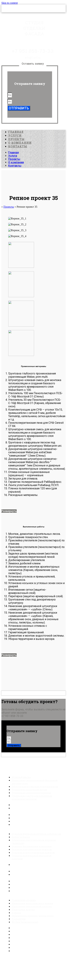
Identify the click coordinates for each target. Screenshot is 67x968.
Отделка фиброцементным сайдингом (36, 833)
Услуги (15, 135)
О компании (20, 142)
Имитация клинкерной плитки (31, 934)
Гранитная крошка (24, 928)
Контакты (17, 146)
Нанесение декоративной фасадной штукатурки (35, 782)
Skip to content (9, 2)
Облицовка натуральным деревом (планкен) (34, 842)
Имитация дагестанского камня (33, 931)
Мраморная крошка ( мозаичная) (33, 915)
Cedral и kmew (21, 871)
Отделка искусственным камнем (33, 887)
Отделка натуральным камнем (32, 884)
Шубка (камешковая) (25, 922)
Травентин (18, 947)
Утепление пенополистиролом (32, 821)
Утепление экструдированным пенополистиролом (32, 797)
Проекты (16, 139)
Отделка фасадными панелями (32, 881)
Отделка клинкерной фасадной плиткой (32, 857)
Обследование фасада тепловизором (37, 814)
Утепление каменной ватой (30, 818)
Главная (16, 132)
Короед (17, 941)
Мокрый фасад (22, 805)
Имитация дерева (23, 909)
